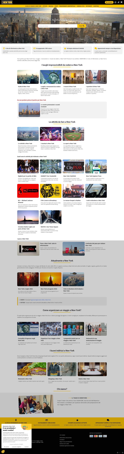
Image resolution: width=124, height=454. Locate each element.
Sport (56, 6)
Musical (51, 6)
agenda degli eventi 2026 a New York (41, 300)
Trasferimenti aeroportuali (67, 6)
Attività (45, 6)
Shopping (96, 6)
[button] (115, 2)
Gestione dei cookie (64, 443)
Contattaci (62, 439)
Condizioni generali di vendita (67, 445)
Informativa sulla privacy (65, 437)
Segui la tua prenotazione (66, 441)
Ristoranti (89, 6)
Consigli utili (81, 6)
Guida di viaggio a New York (33, 6)
